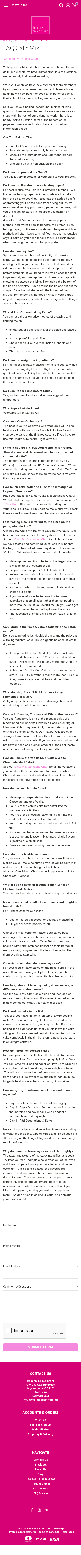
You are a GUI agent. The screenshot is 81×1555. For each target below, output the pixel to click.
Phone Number (12, 1246)
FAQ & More (21, 40)
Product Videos (40, 1483)
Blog (40, 1474)
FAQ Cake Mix (39, 40)
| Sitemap (58, 1528)
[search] (60, 5)
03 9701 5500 (19, 5)
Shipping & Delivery (40, 1434)
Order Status (40, 1429)
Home (6, 40)
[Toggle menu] (5, 7)
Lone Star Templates (61, 1531)
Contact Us (40, 1459)
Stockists (40, 1464)
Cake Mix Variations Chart (21, 58)
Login (33, 1424)
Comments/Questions (40, 1286)
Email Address (40, 1266)
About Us (40, 1469)
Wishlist (40, 1419)
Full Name (9, 1225)
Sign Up (46, 1424)
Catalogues (40, 1488)
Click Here (11, 504)
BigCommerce (28, 1531)
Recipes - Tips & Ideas (40, 1479)
